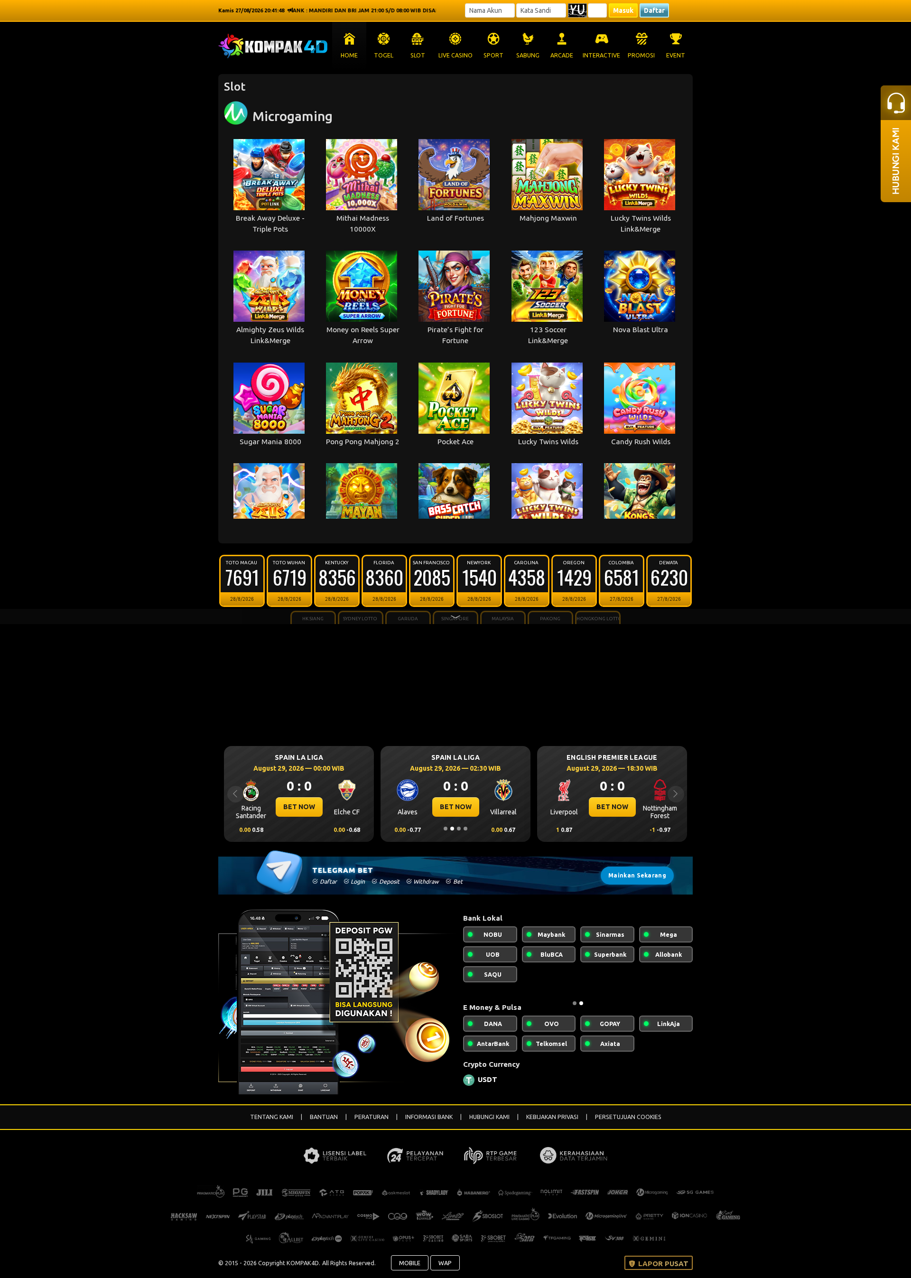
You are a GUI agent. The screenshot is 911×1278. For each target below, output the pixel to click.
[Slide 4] (465, 828)
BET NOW (310, 807)
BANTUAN (324, 1117)
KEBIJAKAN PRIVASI (552, 1117)
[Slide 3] (459, 828)
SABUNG (527, 55)
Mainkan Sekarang (637, 875)
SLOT (417, 55)
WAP (445, 1262)
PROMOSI (641, 55)
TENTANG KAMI (271, 1117)
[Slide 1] (445, 828)
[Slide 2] (452, 828)
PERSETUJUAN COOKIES (628, 1117)
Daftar (654, 10)
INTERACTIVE (601, 55)
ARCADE (561, 55)
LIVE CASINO (455, 55)
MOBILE (409, 1262)
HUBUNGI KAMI (489, 1117)
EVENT (675, 55)
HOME (349, 55)
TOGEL (383, 55)
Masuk (623, 10)
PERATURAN (371, 1117)
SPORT (493, 55)
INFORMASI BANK (429, 1117)
